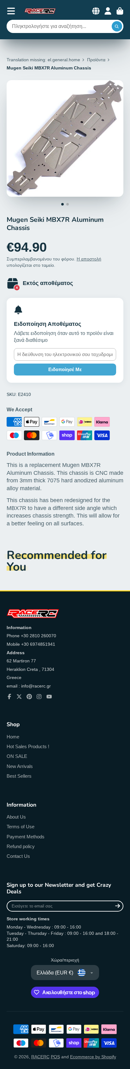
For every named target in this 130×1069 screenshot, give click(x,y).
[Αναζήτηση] (117, 26)
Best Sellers (19, 776)
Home (13, 736)
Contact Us (18, 856)
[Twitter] (19, 696)
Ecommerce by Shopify (93, 1056)
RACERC (40, 1056)
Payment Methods (25, 836)
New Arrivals (20, 766)
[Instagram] (39, 696)
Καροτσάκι (120, 11)
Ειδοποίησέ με (65, 369)
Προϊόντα (96, 59)
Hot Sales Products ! (28, 746)
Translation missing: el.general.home (43, 59)
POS (55, 1056)
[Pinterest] (29, 696)
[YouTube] (49, 696)
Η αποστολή (89, 258)
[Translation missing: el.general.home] (40, 11)
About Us (16, 817)
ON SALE (17, 756)
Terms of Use (20, 826)
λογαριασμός (108, 11)
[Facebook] (9, 696)
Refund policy (21, 846)
